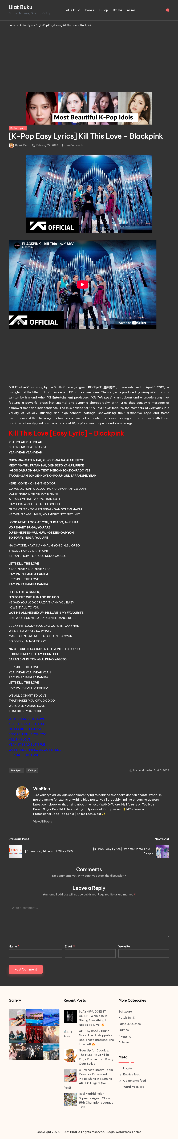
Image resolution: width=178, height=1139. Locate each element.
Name (14, 946)
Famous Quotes (130, 1024)
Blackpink (16, 770)
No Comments (75, 145)
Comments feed (134, 1081)
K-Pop (32, 770)
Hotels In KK (127, 1017)
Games (124, 1030)
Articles (124, 1042)
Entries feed (131, 1074)
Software (125, 1011)
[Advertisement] (89, 56)
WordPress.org (133, 1087)
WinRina (41, 788)
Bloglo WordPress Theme (123, 1132)
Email (70, 946)
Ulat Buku (20, 7)
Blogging (125, 1036)
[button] (42, 821)
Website (124, 946)
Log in (127, 1068)
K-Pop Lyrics (18, 128)
